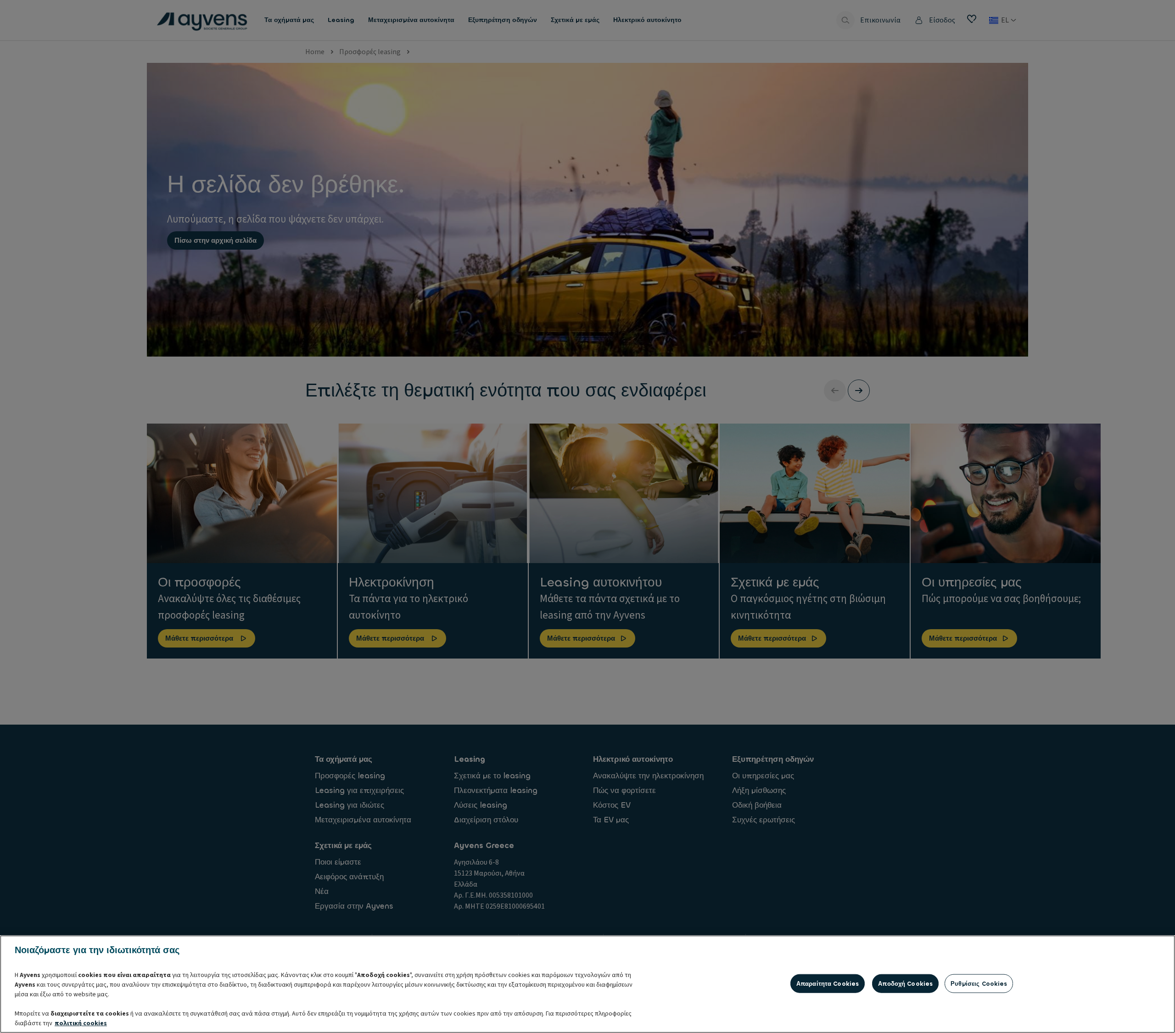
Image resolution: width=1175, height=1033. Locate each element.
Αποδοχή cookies (905, 983)
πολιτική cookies (81, 1023)
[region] (587, 984)
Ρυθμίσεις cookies (979, 983)
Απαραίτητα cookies (827, 983)
